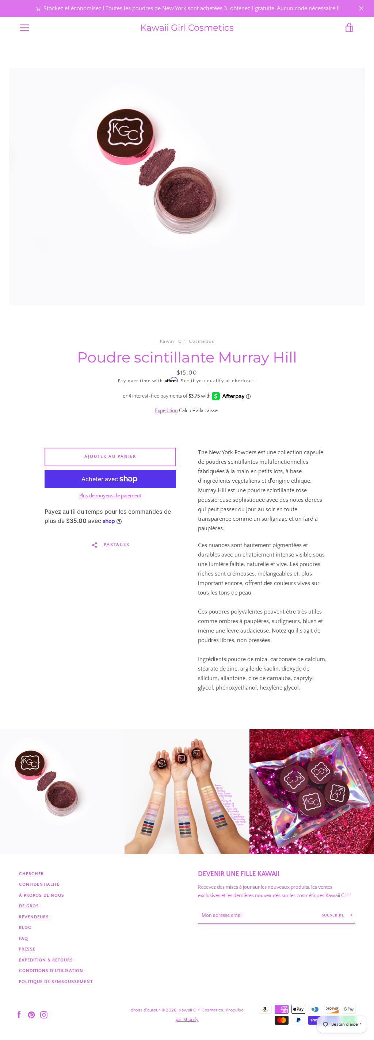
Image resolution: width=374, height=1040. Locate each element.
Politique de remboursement (56, 981)
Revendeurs (34, 917)
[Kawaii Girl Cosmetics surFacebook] (19, 1014)
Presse (27, 949)
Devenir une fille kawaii (238, 874)
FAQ (23, 938)
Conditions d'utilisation (51, 970)
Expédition (166, 411)
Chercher (31, 874)
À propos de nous (41, 895)
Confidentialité (39, 884)
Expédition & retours (46, 960)
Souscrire (334, 916)
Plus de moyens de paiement (110, 496)
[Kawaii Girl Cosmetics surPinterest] (31, 1014)
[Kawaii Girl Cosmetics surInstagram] (43, 1014)
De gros (29, 906)
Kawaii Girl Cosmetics (187, 28)
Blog (25, 927)
